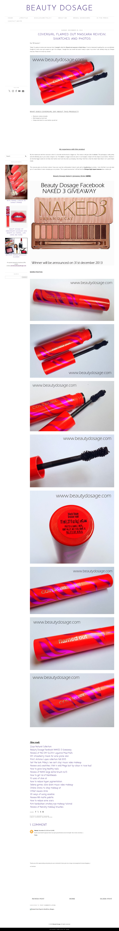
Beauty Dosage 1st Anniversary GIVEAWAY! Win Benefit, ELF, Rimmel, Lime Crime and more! (16, 232)
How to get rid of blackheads (43, 775)
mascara (44, 817)
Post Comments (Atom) (48, 905)
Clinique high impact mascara (93, 169)
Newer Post (38, 899)
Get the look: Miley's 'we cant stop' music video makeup (55, 762)
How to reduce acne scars (42, 800)
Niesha (36, 830)
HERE (88, 176)
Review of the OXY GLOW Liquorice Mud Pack (51, 753)
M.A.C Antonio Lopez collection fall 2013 (48, 759)
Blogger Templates (56, 929)
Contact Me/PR (15, 21)
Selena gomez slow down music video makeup (51, 784)
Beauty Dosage (59, 8)
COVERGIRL (38, 817)
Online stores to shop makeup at (45, 788)
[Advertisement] (72, 135)
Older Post (106, 899)
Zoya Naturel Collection (41, 746)
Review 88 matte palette (41, 797)
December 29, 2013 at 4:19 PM (46, 830)
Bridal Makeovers (81, 18)
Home (10, 18)
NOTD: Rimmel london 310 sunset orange (16, 202)
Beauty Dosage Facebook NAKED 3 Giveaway (50, 749)
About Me (62, 18)
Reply (35, 835)
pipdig (67, 929)
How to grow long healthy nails (44, 768)
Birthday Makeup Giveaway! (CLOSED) (16, 256)
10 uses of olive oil (38, 778)
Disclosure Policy (43, 18)
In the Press (102, 18)
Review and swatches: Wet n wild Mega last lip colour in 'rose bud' (61, 765)
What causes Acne (39, 791)
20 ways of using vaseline (42, 794)
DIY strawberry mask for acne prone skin (49, 756)
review (50, 817)
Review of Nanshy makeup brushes (46, 807)
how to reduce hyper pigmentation (46, 781)
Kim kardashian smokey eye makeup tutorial (51, 803)
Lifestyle (23, 18)
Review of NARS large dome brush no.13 (48, 772)
